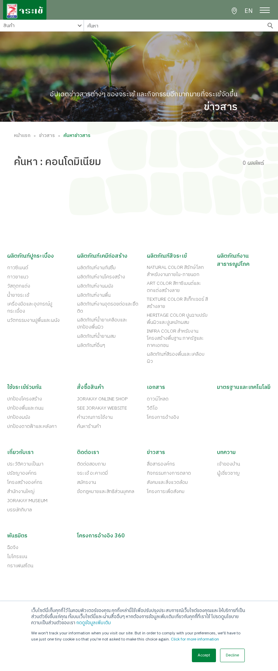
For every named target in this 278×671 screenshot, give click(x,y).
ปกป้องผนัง (18, 417)
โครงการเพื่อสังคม (165, 491)
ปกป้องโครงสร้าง (24, 398)
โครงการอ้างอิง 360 (101, 536)
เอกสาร (156, 387)
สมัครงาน (86, 482)
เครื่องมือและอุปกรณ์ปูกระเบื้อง (29, 307)
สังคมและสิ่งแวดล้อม (167, 482)
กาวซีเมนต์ (17, 267)
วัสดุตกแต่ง (18, 286)
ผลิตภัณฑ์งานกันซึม (96, 267)
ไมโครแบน (17, 556)
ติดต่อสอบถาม (91, 464)
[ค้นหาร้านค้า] (234, 11)
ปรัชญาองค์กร (22, 473)
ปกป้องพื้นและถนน (25, 408)
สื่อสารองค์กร (161, 464)
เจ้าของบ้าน (228, 464)
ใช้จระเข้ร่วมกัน (24, 387)
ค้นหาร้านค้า (89, 426)
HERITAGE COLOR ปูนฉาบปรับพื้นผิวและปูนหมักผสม (177, 319)
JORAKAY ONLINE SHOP (102, 398)
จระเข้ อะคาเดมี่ (92, 473)
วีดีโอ (152, 408)
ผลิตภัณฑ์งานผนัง (95, 286)
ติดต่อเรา (88, 453)
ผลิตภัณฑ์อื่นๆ (91, 345)
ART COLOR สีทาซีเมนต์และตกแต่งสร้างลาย (174, 287)
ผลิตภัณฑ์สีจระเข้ (167, 256)
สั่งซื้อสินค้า (90, 387)
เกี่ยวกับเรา (20, 453)
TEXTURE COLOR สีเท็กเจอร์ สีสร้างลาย (177, 303)
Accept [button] (204, 655)
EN (248, 11)
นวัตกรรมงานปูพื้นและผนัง (33, 320)
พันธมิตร (17, 536)
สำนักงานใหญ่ (21, 491)
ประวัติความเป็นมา (25, 464)
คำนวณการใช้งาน (95, 417)
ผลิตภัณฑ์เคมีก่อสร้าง (102, 256)
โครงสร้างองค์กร (24, 482)
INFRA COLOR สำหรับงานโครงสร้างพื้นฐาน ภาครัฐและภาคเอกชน (175, 338)
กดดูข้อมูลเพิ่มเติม (93, 623)
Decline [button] (232, 655)
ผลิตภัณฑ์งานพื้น (94, 295)
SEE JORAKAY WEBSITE (102, 408)
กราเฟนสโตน (20, 565)
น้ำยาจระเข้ (18, 295)
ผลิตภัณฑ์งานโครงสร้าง (101, 276)
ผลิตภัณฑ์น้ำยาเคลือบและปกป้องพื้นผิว (102, 323)
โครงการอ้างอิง (163, 417)
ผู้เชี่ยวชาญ (228, 473)
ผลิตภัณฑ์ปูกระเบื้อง (30, 256)
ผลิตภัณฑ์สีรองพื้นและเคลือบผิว (175, 358)
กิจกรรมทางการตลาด (169, 473)
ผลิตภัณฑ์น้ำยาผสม (96, 336)
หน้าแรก (22, 135)
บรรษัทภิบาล (19, 509)
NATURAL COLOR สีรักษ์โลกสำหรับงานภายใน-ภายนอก (175, 271)
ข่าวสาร (47, 135)
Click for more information (195, 639)
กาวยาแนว (17, 276)
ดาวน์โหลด (157, 398)
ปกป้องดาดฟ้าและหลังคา (32, 426)
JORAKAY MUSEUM (27, 500)
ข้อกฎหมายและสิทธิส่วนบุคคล (105, 491)
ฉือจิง (12, 547)
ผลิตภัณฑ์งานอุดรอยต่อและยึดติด (107, 307)
